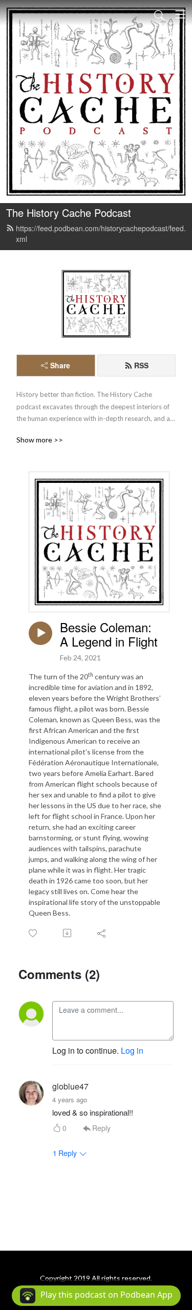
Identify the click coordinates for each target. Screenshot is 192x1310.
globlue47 (70, 1086)
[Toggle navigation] (180, 14)
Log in (132, 1050)
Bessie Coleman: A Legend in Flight (109, 635)
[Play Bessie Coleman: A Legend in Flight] (40, 633)
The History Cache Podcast (68, 212)
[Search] (159, 14)
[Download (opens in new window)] (68, 933)
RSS (141, 365)
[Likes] (33, 933)
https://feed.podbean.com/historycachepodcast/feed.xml (101, 233)
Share (60, 365)
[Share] (102, 933)
